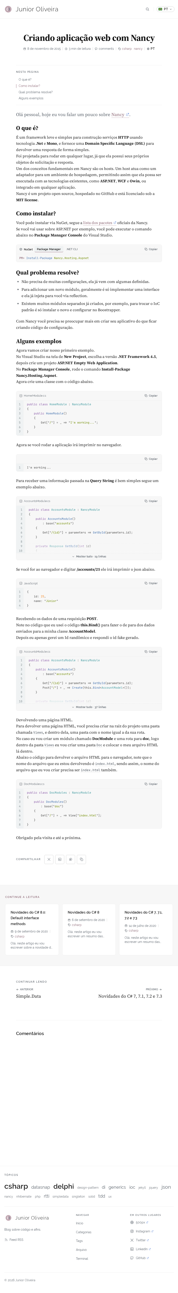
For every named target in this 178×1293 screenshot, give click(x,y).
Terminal (82, 1258)
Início (79, 1223)
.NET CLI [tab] (72, 249)
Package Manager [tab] (49, 249)
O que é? (25, 79)
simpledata (61, 1196)
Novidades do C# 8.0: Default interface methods (28, 918)
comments (106, 48)
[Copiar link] (81, 859)
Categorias (83, 1232)
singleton (78, 1196)
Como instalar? (29, 86)
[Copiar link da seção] (10, 129)
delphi (63, 1186)
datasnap (40, 1187)
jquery (153, 1187)
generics (117, 1187)
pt (153, 48)
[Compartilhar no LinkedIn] (59, 859)
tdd (101, 1196)
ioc (132, 1187)
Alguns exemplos (31, 98)
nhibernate (23, 1196)
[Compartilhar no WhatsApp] (70, 859)
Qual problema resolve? (36, 92)
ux (110, 1196)
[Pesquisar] (147, 9)
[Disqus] (89, 1095)
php (38, 1196)
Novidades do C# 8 (83, 912)
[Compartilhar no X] (48, 859)
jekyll (142, 1187)
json (166, 1187)
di (103, 1187)
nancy (138, 48)
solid (91, 1196)
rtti (46, 1196)
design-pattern (88, 1187)
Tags (79, 1241)
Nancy (117, 114)
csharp (127, 48)
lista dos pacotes (97, 222)
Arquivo (81, 1249)
